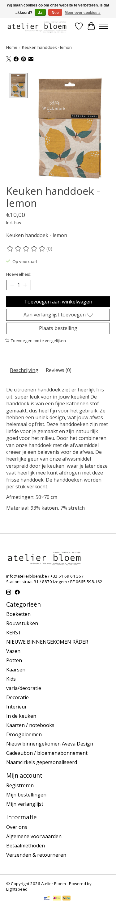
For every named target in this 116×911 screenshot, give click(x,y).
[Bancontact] (47, 899)
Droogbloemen (24, 734)
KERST (13, 632)
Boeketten (18, 614)
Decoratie (17, 697)
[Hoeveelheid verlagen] (12, 285)
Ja (40, 12)
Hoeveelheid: (18, 274)
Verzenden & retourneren (36, 854)
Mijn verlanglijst (24, 803)
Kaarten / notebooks (30, 725)
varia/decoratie (23, 688)
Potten (14, 660)
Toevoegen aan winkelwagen (58, 301)
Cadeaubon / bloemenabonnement (47, 753)
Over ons (16, 827)
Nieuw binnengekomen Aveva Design (49, 743)
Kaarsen (15, 669)
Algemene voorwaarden (34, 836)
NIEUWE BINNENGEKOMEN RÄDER (47, 641)
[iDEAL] (57, 899)
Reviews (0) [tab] (58, 370)
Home (11, 47)
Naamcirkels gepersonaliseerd (41, 762)
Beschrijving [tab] (24, 370)
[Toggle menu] (103, 26)
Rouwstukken (22, 623)
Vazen (13, 651)
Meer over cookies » (83, 12)
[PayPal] (66, 899)
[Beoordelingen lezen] (26, 249)
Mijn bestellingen (26, 794)
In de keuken (21, 716)
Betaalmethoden (25, 845)
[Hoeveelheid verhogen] (25, 285)
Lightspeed (17, 889)
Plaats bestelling (58, 328)
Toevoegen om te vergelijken (38, 340)
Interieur (16, 706)
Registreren (20, 785)
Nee (55, 12)
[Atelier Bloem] (36, 26)
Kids (11, 678)
